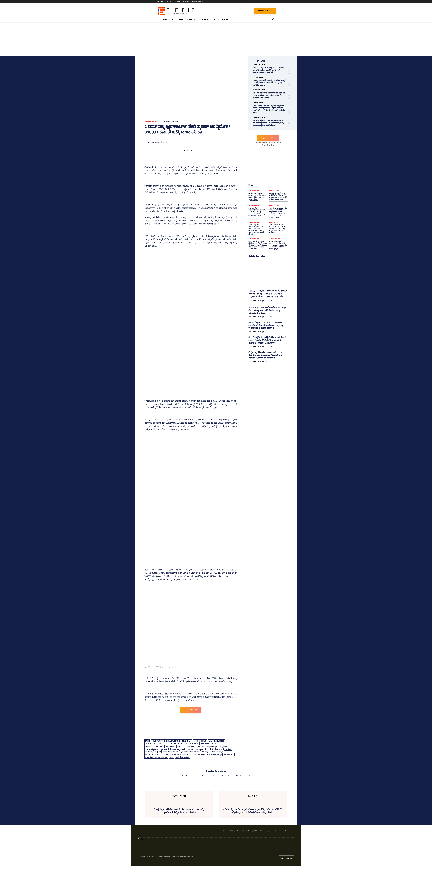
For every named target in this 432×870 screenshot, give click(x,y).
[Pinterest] (224, 142)
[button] (273, 19)
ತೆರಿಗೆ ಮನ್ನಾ (227, 749)
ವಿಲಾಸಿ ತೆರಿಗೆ (149, 757)
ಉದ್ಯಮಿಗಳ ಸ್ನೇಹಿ (212, 746)
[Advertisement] (216, 39)
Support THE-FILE (190, 150)
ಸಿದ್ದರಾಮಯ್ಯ (185, 757)
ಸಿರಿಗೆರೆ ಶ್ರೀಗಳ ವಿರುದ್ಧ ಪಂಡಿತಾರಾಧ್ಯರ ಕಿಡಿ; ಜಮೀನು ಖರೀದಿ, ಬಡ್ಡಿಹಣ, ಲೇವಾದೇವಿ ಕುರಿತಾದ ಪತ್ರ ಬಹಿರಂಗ (253, 811)
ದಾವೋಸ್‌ (158, 752)
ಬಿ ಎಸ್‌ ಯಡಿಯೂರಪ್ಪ (151, 754)
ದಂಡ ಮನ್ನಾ (148, 752)
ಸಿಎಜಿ (177, 757)
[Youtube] (274, 1)
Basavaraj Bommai (173, 741)
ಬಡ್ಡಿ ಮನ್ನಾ (205, 752)
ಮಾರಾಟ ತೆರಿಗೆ (187, 754)
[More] (234, 142)
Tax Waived (200, 746)
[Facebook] (262, 1)
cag (189, 741)
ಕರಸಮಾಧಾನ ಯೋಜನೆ (178, 749)
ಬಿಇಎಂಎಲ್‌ (164, 754)
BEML (184, 741)
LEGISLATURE (258, 77)
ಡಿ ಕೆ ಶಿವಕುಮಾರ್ (217, 749)
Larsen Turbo (170, 746)
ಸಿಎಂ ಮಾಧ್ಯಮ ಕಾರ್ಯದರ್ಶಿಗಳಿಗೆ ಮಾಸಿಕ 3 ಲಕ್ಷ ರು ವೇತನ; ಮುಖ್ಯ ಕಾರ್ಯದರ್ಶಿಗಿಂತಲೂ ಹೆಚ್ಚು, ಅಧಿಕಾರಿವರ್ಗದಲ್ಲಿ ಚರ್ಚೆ (269, 95)
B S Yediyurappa (158, 741)
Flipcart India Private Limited (156, 744)
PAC (179, 746)
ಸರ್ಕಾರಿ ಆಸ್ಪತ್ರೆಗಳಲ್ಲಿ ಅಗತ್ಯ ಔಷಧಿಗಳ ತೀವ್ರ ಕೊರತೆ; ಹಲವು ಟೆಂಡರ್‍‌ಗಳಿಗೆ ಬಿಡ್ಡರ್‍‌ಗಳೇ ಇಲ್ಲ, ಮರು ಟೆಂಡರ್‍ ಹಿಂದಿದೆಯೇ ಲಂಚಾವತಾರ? (257, 245)
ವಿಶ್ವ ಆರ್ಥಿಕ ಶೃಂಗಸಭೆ (161, 757)
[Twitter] (268, 1)
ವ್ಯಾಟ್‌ (171, 757)
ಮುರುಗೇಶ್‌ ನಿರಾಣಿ (199, 754)
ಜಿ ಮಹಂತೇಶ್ (155, 142)
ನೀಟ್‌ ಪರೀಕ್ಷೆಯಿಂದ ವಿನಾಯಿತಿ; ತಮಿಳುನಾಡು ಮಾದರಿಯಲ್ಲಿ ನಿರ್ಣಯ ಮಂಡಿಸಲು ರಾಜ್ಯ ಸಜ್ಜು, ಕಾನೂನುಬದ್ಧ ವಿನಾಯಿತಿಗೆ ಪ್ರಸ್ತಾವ (268, 123)
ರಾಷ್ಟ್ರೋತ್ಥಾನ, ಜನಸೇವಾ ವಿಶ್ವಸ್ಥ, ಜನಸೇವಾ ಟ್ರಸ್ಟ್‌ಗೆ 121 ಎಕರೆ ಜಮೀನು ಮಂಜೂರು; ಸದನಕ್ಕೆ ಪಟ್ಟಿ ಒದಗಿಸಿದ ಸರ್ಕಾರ (269, 83)
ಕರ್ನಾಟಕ (190, 749)
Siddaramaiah (188, 746)
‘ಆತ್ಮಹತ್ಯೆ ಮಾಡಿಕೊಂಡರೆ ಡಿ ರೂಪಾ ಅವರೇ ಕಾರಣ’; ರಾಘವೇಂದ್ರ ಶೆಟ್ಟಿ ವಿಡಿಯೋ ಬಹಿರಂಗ (179, 811)
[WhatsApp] (271, 1)
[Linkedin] (265, 1)
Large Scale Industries (154, 746)
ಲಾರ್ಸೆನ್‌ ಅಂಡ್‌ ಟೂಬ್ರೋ (214, 754)
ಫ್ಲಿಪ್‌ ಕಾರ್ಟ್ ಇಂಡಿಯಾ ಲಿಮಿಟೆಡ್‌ (190, 752)
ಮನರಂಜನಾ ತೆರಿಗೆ (175, 754)
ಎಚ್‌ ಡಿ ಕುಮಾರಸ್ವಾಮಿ (151, 749)
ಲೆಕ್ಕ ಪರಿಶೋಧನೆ (229, 754)
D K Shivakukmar (200, 741)
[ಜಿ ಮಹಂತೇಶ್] (146, 142)
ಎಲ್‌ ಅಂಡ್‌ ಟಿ (165, 749)
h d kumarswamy (177, 744)
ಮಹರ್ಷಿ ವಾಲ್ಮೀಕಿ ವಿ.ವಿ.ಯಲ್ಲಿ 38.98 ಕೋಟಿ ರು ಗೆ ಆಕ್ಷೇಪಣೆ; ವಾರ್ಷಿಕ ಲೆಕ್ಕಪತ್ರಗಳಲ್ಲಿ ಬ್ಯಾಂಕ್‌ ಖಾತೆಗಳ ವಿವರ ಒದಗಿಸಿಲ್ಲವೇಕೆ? (269, 70)
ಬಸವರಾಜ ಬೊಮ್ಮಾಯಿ (216, 752)
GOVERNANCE (151, 121)
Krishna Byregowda (208, 744)
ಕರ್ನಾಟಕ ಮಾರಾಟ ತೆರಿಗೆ (203, 749)
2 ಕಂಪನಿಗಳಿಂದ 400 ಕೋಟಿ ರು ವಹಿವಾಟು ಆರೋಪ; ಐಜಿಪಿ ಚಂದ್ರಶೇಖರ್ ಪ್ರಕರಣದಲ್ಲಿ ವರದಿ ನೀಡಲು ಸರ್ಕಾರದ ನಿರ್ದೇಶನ (278, 229)
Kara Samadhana (192, 744)
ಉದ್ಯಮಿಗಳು (223, 746)
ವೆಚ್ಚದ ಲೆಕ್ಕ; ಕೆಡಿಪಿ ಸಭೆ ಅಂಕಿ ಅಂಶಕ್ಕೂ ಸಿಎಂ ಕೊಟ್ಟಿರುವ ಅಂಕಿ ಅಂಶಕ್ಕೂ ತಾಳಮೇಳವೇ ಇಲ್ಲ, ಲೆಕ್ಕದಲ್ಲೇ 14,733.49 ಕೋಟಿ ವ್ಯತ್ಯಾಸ (278, 245)
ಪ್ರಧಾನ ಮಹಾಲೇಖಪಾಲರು (170, 752)
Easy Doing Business (216, 741)
